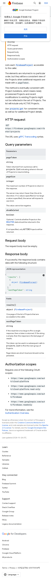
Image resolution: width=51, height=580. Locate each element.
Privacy (12, 568)
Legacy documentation (12, 524)
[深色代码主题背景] (44, 275)
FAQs (4, 520)
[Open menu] (4, 3)
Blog (4, 479)
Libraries (5, 464)
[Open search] (34, 3)
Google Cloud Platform (11, 553)
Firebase (5, 549)
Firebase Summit (9, 483)
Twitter (5, 488)
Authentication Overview (17, 413)
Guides (5, 451)
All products (7, 557)
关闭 (25, 29)
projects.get (16, 108)
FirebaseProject (24, 65)
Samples (5, 460)
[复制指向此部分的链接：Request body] (28, 240)
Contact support (9, 503)
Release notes (7, 515)
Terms (4, 568)
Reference (6, 455)
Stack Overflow (8, 507)
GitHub (5, 468)
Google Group (8, 511)
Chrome (5, 545)
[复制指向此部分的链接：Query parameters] (34, 144)
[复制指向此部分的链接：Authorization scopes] (39, 364)
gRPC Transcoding (27, 136)
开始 (25, 36)
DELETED (10, 222)
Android (5, 540)
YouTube (5, 492)
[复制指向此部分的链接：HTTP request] (28, 119)
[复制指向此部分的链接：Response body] (30, 254)
